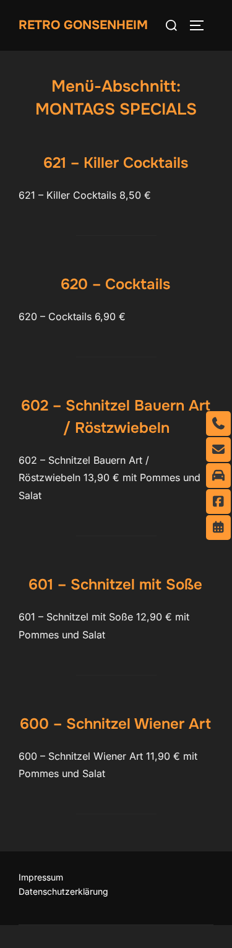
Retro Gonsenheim (83, 25)
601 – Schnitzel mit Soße (115, 584)
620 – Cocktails (115, 284)
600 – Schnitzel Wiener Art (115, 724)
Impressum (41, 877)
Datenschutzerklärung (63, 891)
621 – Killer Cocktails (115, 163)
